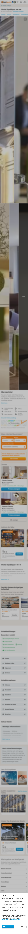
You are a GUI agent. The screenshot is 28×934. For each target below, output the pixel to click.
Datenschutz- (5, 919)
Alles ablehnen (21, 927)
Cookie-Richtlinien (15, 919)
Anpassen (14, 931)
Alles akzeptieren (8, 927)
